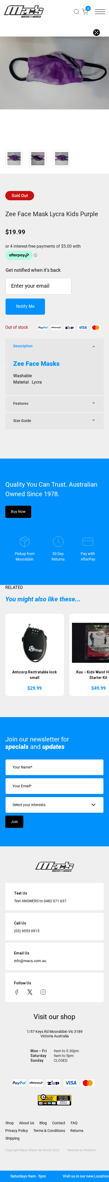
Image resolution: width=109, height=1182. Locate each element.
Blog (43, 1123)
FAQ (74, 1123)
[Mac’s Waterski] (24, 11)
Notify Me (25, 306)
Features (20, 403)
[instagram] (43, 992)
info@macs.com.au (30, 961)
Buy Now (18, 511)
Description (23, 346)
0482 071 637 (55, 901)
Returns (76, 1130)
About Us (26, 1123)
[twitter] (30, 992)
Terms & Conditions (49, 1130)
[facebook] (16, 992)
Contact (58, 1123)
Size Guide (22, 421)
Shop (9, 1123)
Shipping (12, 1138)
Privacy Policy (16, 1130)
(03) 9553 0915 (26, 931)
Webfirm (90, 1150)
